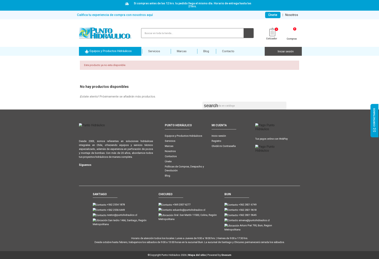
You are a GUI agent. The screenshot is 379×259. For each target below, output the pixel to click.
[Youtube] (97, 171)
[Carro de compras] (292, 32)
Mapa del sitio (197, 254)
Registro (216, 140)
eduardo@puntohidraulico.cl (189, 209)
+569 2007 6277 (181, 204)
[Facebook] (89, 171)
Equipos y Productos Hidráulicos (183, 135)
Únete (272, 15)
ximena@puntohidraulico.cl (254, 220)
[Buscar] (248, 33)
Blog (167, 175)
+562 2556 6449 (116, 209)
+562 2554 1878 (116, 204)
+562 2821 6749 (247, 204)
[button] (110, 51)
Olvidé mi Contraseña (224, 146)
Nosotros (291, 15)
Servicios (170, 140)
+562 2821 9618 (247, 209)
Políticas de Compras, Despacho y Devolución (184, 168)
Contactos (171, 156)
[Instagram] (81, 171)
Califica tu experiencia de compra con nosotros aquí (115, 15)
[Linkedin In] (105, 171)
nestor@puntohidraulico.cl (122, 215)
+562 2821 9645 (247, 215)
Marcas (169, 146)
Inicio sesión (219, 135)
